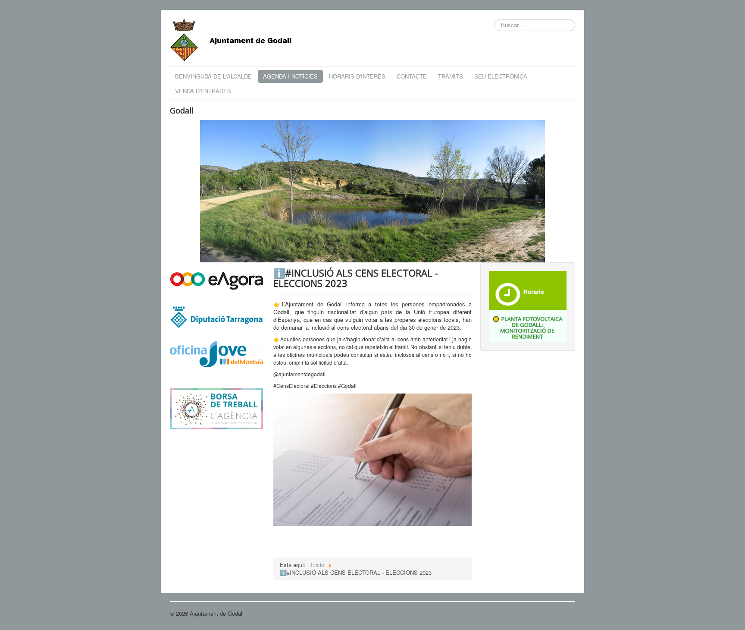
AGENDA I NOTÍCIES (290, 76)
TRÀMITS (450, 76)
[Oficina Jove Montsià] (216, 359)
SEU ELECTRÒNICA (500, 76)
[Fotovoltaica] (528, 325)
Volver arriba (559, 613)
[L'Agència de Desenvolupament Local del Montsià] (216, 408)
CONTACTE (412, 76)
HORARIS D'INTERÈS (357, 76)
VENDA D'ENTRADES (203, 91)
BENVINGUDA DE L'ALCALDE (213, 76)
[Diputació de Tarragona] (216, 316)
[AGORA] (216, 280)
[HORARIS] (528, 289)
